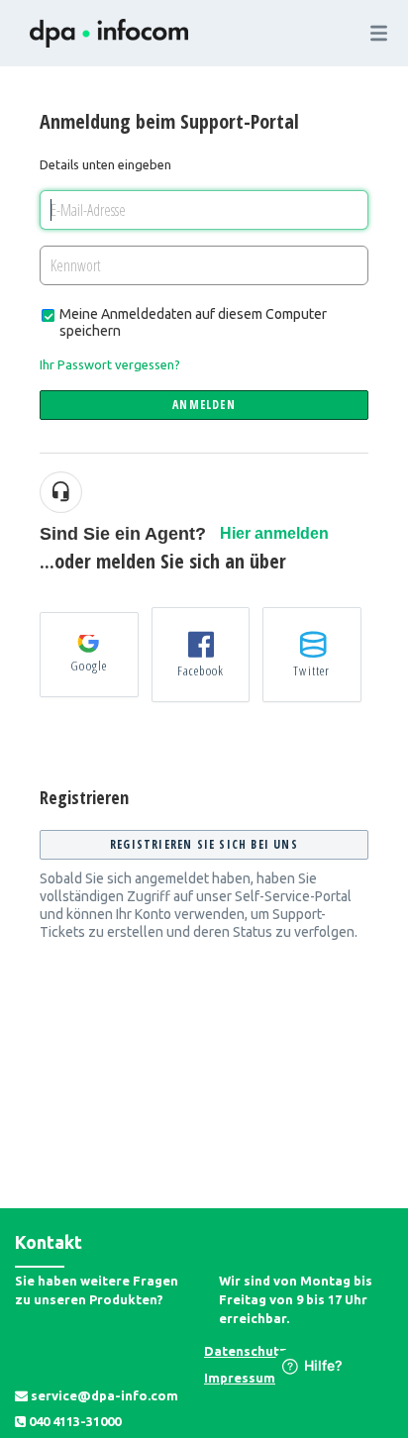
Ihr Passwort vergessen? (110, 364)
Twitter (311, 670)
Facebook (201, 670)
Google (88, 665)
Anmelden (204, 404)
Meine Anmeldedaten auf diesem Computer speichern (193, 322)
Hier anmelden (274, 533)
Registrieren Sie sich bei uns (204, 844)
